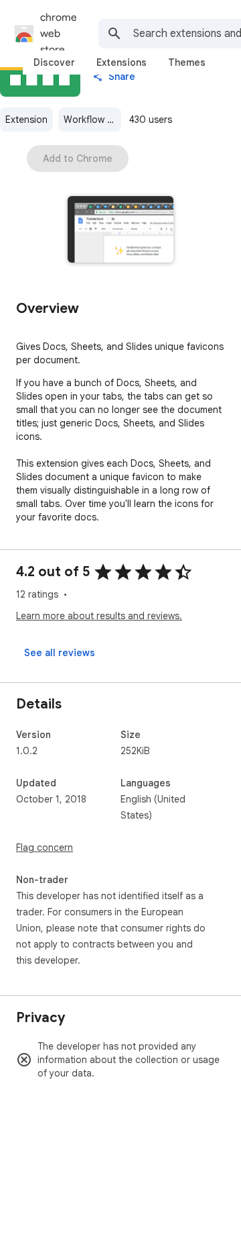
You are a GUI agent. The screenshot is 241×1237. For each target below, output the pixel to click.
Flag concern (44, 847)
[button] (120, 231)
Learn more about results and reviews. (99, 616)
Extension (26, 119)
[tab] (54, 62)
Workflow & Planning (92, 119)
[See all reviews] (59, 653)
